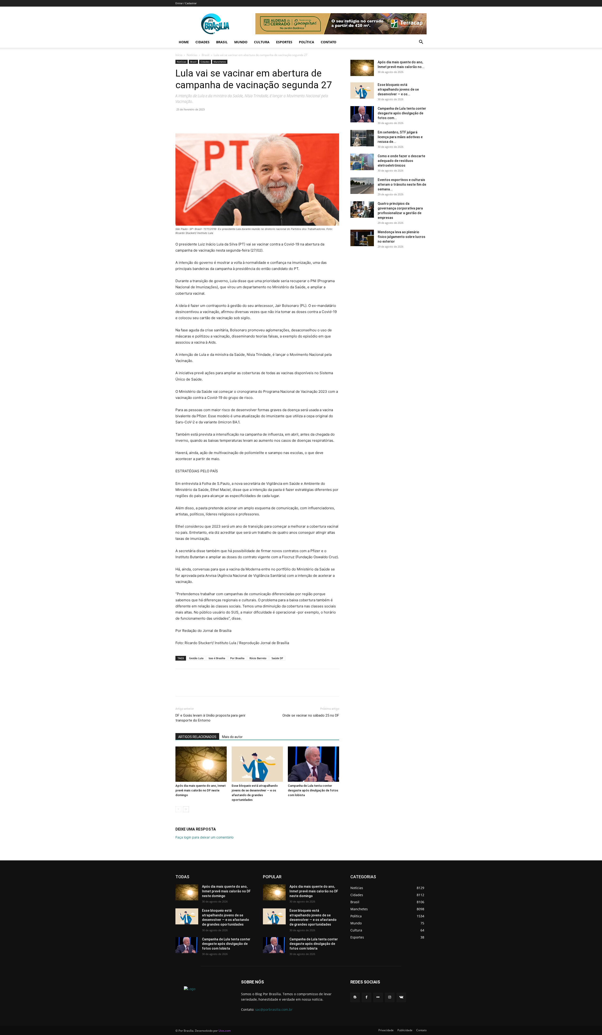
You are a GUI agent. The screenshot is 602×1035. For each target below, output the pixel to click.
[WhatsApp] (212, 120)
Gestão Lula (196, 658)
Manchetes (220, 61)
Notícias (192, 55)
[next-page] (186, 809)
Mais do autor (232, 737)
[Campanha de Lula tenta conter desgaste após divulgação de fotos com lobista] (313, 764)
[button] (421, 42)
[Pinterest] (201, 120)
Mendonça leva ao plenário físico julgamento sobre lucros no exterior (401, 236)
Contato (328, 42)
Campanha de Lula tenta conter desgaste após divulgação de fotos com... (402, 113)
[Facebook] (180, 120)
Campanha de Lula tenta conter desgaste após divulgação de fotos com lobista (313, 790)
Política (306, 42)
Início (178, 55)
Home (184, 42)
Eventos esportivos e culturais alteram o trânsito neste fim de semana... (402, 184)
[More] (224, 120)
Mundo (240, 42)
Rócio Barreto (258, 658)
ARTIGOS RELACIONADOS (197, 737)
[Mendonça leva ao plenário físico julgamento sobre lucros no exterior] (362, 238)
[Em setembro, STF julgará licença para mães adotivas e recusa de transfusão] (362, 138)
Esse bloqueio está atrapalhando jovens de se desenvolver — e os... (398, 89)
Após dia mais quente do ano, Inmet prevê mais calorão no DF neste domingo (200, 790)
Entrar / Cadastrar (186, 3)
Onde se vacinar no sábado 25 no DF (310, 715)
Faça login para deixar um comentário (204, 837)
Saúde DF (277, 658)
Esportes (284, 42)
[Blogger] (355, 997)
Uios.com (224, 1031)
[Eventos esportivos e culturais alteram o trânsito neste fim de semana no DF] (362, 185)
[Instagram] (389, 997)
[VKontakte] (401, 997)
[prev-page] (178, 809)
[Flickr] (378, 997)
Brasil (222, 42)
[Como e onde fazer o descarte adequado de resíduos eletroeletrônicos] (362, 162)
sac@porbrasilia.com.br (274, 1009)
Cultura (261, 42)
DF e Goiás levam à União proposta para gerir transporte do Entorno (210, 717)
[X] (191, 120)
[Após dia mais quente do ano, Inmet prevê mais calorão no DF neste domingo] (201, 764)
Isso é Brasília (217, 658)
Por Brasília (237, 658)
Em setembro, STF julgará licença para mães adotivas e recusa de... (400, 137)
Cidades (202, 42)
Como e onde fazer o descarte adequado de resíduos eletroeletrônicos (401, 160)
